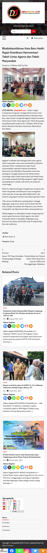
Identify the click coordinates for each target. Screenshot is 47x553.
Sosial (12, 241)
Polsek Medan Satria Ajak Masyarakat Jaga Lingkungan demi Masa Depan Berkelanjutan (22, 455)
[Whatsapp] (13, 105)
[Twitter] (35, 551)
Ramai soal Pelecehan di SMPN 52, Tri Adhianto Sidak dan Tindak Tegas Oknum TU (23, 386)
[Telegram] (21, 105)
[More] (30, 105)
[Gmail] (26, 105)
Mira (26, 65)
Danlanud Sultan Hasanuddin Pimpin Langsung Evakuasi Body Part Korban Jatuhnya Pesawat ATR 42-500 (22, 313)
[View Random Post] (27, 38)
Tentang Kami (6, 530)
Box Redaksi (5, 522)
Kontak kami (5, 526)
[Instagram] (27, 551)
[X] (8, 105)
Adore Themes (7, 546)
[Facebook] (4, 105)
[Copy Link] (17, 105)
